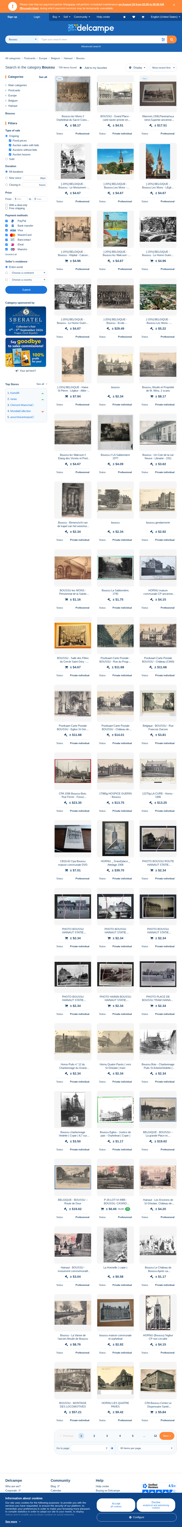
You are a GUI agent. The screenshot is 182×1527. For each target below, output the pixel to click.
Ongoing (14, 135)
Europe (12, 95)
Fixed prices (20, 140)
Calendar (56, 1490)
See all (43, 76)
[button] (163, 39)
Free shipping (17, 208)
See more (11, 1521)
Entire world (16, 266)
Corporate (11, 1490)
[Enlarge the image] (73, 93)
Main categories (17, 85)
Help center (102, 1486)
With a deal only (18, 205)
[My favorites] (127, 17)
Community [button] (80, 16)
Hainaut (12, 105)
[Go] (112, 1448)
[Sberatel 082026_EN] (25, 321)
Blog (54, 1486)
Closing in (14, 184)
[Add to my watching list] (86, 80)
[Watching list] (137, 17)
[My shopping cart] (146, 17)
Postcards (14, 90)
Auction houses (22, 154)
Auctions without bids (25, 149)
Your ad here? (28, 370)
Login (37, 16)
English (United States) (164, 16)
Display (137, 67)
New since (15, 177)
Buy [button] (55, 16)
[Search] (172, 39)
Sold (11, 159)
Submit (26, 289)
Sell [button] (65, 16)
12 (155, 1435)
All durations (16, 171)
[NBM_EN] (25, 352)
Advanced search (91, 46)
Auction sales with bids (26, 145)
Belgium (13, 100)
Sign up (12, 16)
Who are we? (13, 1486)
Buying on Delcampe (108, 1490)
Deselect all (11, 254)
